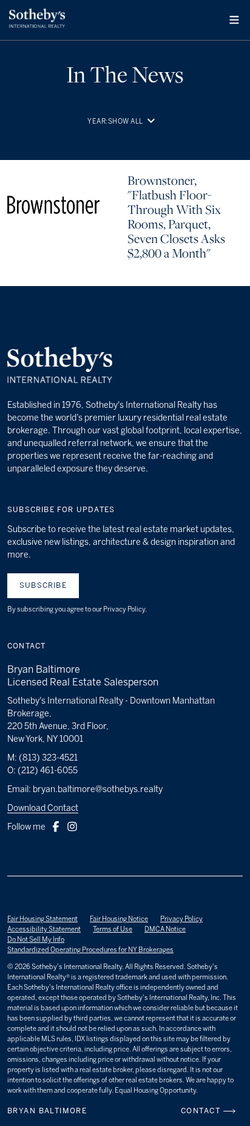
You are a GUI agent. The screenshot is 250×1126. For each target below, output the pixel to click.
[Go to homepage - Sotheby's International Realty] (37, 20)
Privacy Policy (181, 919)
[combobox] (135, 121)
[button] (234, 20)
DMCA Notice (165, 929)
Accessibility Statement (44, 929)
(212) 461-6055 (48, 770)
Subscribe (43, 585)
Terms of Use (112, 929)
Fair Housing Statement (42, 919)
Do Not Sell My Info (35, 940)
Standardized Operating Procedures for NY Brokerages (90, 950)
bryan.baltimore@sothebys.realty (98, 789)
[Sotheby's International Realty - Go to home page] (59, 367)
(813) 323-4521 (48, 758)
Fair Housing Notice (119, 919)
